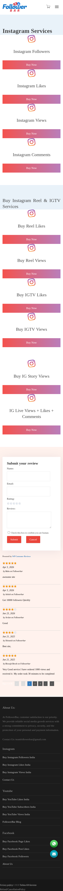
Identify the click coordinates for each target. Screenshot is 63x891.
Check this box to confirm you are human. (29, 533)
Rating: (10, 498)
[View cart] (48, 6)
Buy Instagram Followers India (19, 757)
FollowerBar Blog (12, 822)
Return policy (6, 885)
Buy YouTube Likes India (16, 799)
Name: (10, 468)
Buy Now (31, 64)
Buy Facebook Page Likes (16, 841)
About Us (8, 864)
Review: (11, 508)
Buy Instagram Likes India (16, 764)
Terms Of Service (28, 885)
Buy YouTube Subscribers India (19, 807)
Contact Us (8, 779)
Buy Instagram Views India (17, 772)
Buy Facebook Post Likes (16, 849)
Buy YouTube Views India (16, 814)
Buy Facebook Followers (16, 856)
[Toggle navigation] (56, 7)
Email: (10, 483)
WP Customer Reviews (21, 556)
